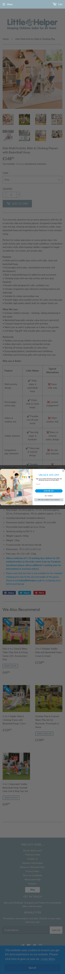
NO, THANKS (49, 495)
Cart (60, 4)
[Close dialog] (63, 471)
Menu (10, 4)
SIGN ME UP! (49, 490)
